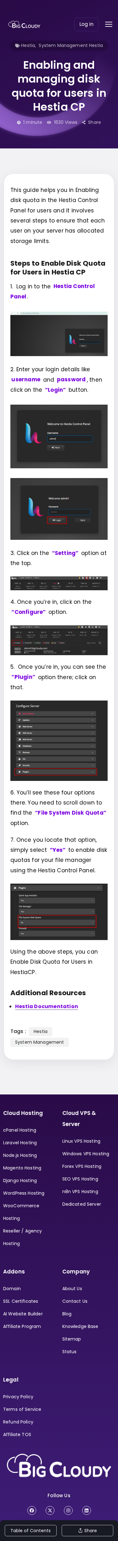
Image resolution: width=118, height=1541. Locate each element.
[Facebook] (31, 1510)
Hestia (28, 45)
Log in (86, 24)
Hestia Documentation (46, 1006)
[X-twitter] (50, 1510)
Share (94, 122)
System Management (39, 1042)
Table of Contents (30, 1530)
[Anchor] (90, 271)
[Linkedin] (86, 1510)
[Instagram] (68, 1510)
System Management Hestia (71, 45)
